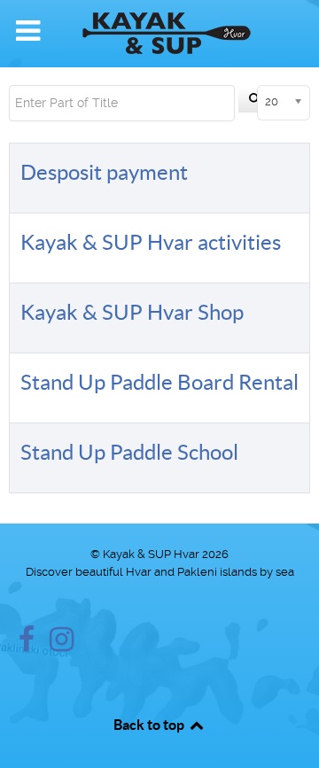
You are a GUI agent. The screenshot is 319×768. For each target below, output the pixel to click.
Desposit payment (104, 172)
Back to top (150, 725)
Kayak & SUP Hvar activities (150, 242)
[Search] (255, 100)
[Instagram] (62, 644)
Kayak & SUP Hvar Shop (132, 312)
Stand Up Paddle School (129, 452)
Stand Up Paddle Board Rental (159, 382)
